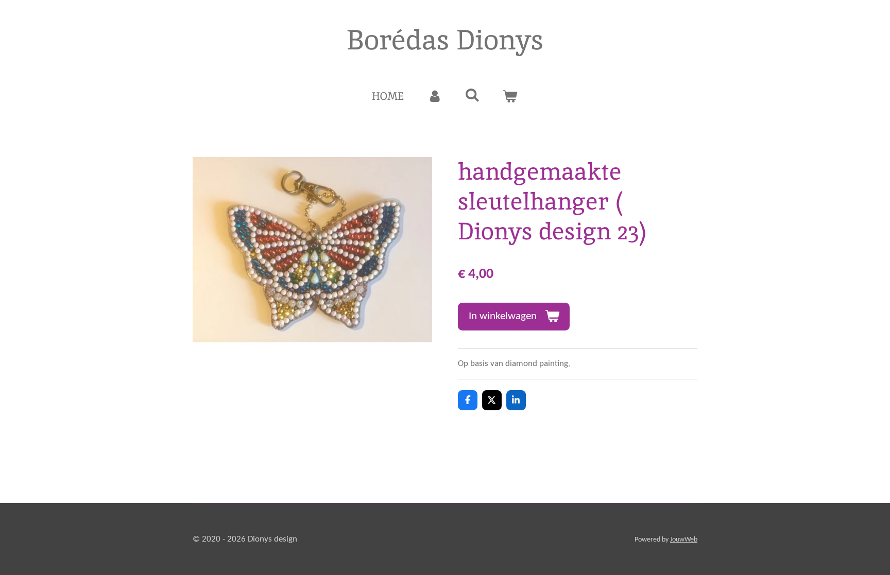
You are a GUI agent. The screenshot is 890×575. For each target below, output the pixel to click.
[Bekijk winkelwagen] (510, 96)
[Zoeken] (472, 95)
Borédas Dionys (445, 40)
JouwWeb (683, 540)
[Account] (434, 96)
